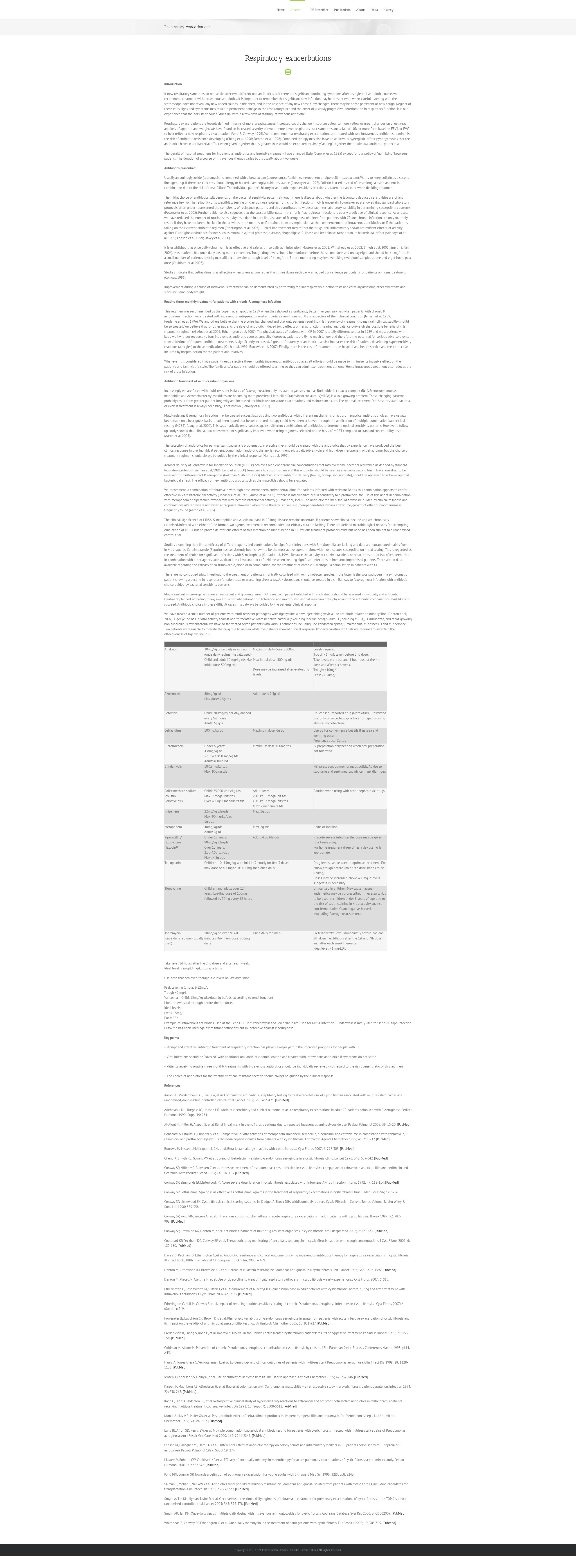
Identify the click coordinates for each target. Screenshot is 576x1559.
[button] (405, 9)
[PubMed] (282, 1100)
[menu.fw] (288, 70)
